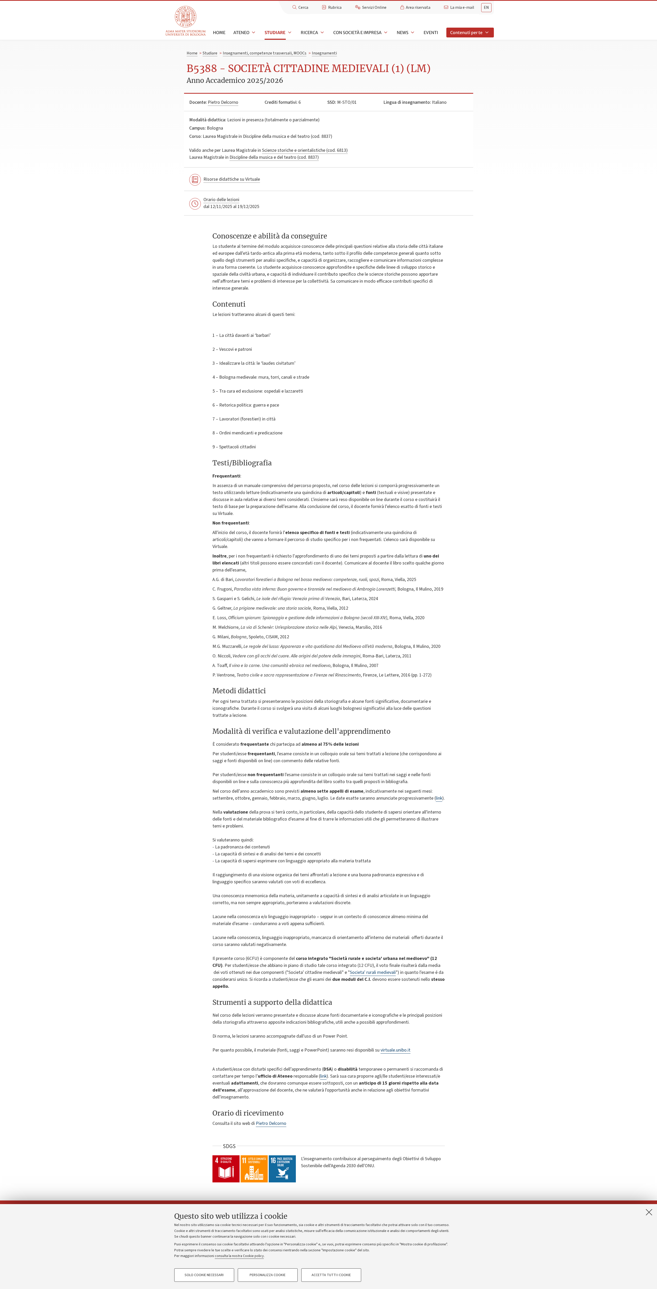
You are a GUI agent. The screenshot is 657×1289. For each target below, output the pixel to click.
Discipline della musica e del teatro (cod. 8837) (274, 157)
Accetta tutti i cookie (331, 1275)
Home (219, 32)
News (402, 32)
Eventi (431, 32)
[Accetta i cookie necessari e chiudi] (649, 1212)
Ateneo (241, 32)
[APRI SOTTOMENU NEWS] (412, 32)
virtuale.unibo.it (395, 1050)
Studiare (275, 32)
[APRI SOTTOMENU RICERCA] (321, 32)
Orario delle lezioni (221, 199)
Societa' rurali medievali (373, 972)
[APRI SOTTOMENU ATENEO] (253, 32)
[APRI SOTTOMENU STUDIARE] (289, 32)
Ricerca (309, 32)
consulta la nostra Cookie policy (239, 1256)
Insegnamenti (324, 53)
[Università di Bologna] (186, 21)
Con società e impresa (357, 32)
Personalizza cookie (268, 1275)
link (439, 798)
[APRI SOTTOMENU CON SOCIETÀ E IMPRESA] (385, 32)
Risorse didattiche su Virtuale (231, 179)
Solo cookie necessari (204, 1275)
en (486, 7)
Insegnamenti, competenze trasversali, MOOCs (264, 53)
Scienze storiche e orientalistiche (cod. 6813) (305, 150)
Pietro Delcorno (223, 102)
